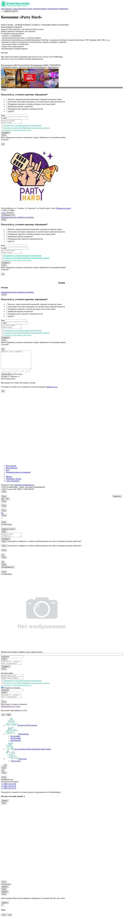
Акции (29, 9)
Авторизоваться (8, 567)
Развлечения (16, 740)
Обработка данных (13, 479)
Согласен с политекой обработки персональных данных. (26, 128)
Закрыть (5, 800)
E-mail (3, 118)
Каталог (8, 9)
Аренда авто (16, 761)
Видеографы (16, 738)
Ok (3, 144)
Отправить (6, 133)
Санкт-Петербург (13, 481)
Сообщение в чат (8, 215)
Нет (7, 499)
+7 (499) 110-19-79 (8, 784)
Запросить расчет (10, 11)
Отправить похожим (11, 688)
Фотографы (15, 736)
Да (3, 499)
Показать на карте (63, 208)
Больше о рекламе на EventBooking (32, 67)
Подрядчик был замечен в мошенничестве (25, 109)
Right (9, 715)
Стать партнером (19, 9)
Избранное (63, 9)
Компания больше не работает (20, 106)
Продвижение (53, 9)
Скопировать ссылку (9, 67)
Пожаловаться (53, 67)
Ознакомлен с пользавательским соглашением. (22, 125)
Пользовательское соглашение (18, 472)
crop (9, 915)
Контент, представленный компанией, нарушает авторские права (35, 99)
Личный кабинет (40, 9)
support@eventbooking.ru (24, 485)
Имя (2, 115)
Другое (11, 111)
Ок (2, 513)
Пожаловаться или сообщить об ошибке (17, 217)
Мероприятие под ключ (10, 706)
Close (4, 90)
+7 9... (3, 213)
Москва (9, 476)
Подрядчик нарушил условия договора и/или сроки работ (32, 104)
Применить (117, 496)
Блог (3, 9)
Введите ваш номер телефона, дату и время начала (21, 652)
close (4, 915)
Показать (10, 213)
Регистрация (11, 466)
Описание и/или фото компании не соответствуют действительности (36, 102)
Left (3, 715)
